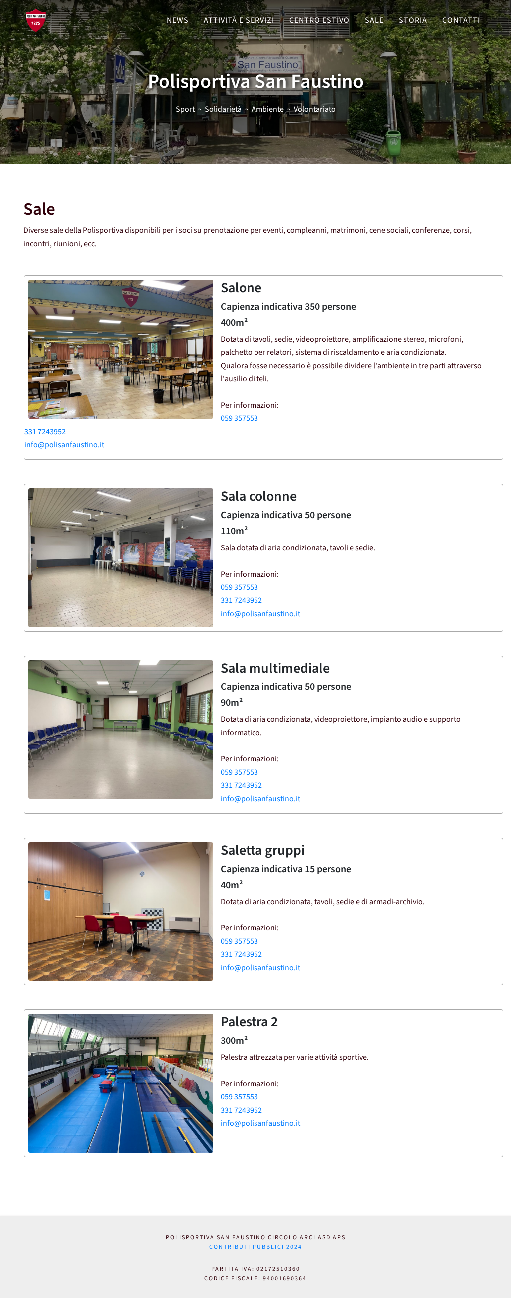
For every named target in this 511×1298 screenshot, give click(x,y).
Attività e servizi (239, 20)
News (178, 20)
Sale (374, 20)
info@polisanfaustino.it (64, 444)
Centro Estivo (319, 20)
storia (413, 20)
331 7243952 (45, 431)
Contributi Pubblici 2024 (255, 1247)
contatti (461, 20)
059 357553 (239, 418)
